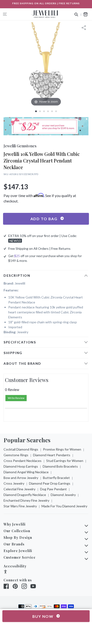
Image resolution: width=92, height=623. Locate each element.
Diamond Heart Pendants (51, 455)
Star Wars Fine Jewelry (20, 506)
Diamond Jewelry (63, 495)
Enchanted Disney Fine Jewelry (26, 500)
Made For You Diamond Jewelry (64, 506)
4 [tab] (48, 111)
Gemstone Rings (16, 455)
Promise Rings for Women (62, 449)
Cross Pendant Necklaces (23, 461)
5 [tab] (52, 111)
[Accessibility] (5, 572)
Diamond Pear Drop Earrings (49, 483)
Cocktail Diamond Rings (21, 449)
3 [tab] (44, 111)
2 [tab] (40, 111)
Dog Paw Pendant (53, 489)
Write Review (16, 397)
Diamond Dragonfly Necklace (25, 495)
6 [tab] (56, 111)
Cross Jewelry (14, 483)
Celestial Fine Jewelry (19, 489)
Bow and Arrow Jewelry (21, 478)
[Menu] (5, 14)
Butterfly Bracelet (56, 478)
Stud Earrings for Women (64, 461)
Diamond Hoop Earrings (21, 466)
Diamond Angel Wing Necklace (26, 472)
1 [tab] (36, 111)
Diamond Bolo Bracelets (60, 466)
